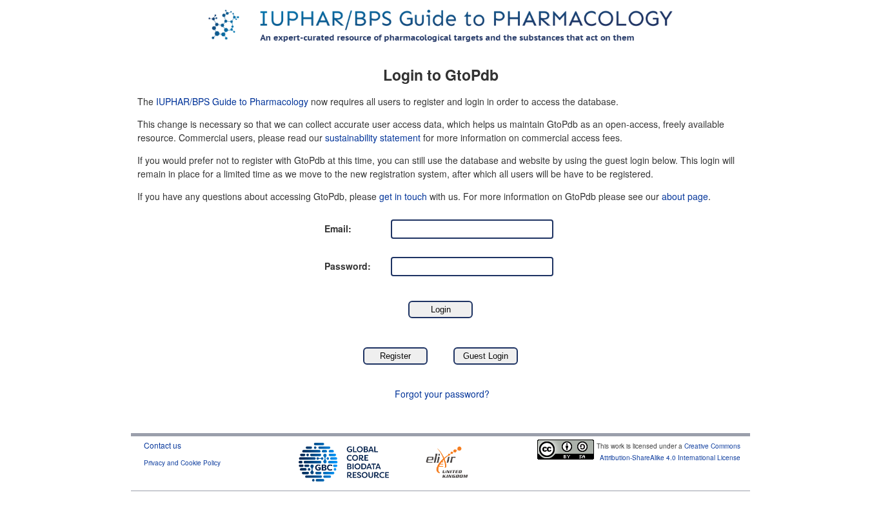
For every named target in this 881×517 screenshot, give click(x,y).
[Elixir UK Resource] (447, 460)
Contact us (162, 445)
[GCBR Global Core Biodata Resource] (344, 460)
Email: (337, 228)
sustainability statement (373, 137)
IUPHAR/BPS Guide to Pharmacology (232, 101)
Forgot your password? (442, 393)
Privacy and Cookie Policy (182, 462)
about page (685, 196)
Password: (347, 265)
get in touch (403, 196)
